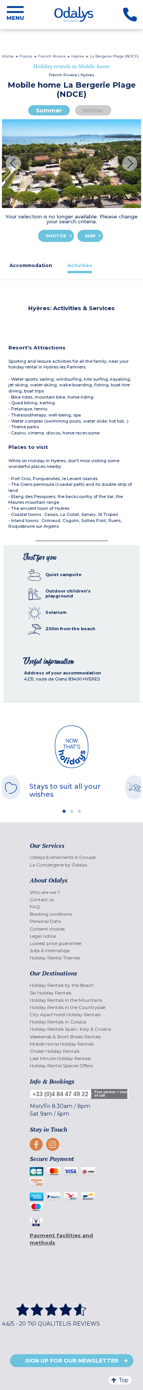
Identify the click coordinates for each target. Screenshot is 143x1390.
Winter (93, 110)
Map (90, 236)
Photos (56, 236)
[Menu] (15, 14)
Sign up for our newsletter (71, 1360)
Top (124, 1380)
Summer (49, 110)
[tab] (31, 265)
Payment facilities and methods (61, 1239)
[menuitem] (71, 857)
